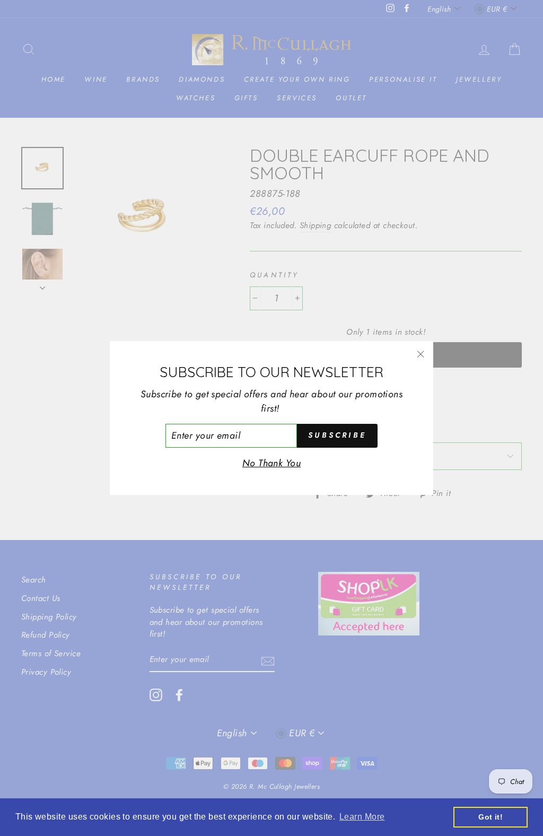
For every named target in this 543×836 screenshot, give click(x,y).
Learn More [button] (362, 816)
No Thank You (271, 463)
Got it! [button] (490, 817)
